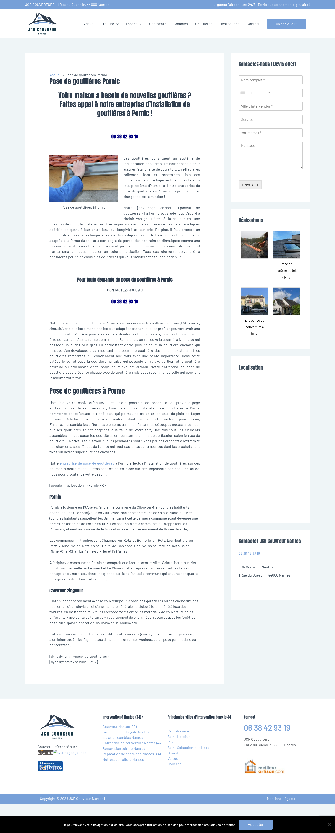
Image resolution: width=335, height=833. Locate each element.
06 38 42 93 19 (249, 553)
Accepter (255, 824)
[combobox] (244, 93)
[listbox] (271, 119)
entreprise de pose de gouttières (87, 463)
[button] (286, 24)
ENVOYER (250, 184)
